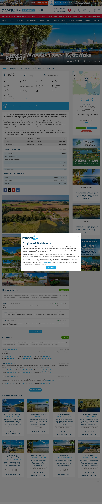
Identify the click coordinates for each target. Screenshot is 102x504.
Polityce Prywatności (46, 262)
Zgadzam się (51, 267)
